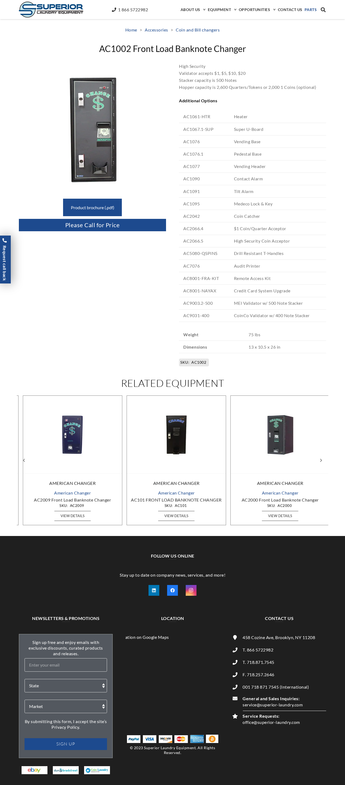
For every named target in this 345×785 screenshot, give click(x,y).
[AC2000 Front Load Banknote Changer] (276, 435)
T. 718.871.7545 (258, 662)
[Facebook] (172, 590)
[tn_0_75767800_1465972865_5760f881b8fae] (35, 770)
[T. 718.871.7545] (237, 662)
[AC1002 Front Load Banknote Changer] (92, 66)
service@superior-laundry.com (273, 704)
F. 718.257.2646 (258, 674)
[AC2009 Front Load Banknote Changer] (68, 435)
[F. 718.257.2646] (237, 674)
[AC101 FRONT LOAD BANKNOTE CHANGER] (173, 435)
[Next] (320, 460)
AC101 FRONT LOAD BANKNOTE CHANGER (172, 499)
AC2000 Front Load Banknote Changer (276, 499)
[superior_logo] (51, 9)
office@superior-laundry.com (271, 722)
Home (131, 29)
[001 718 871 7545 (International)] (237, 687)
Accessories (156, 29)
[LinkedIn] (154, 590)
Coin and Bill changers (198, 29)
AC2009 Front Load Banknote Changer (68, 499)
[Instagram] (191, 590)
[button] (203, 9)
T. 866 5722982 (258, 649)
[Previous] (24, 460)
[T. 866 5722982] (237, 649)
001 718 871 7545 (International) (276, 686)
